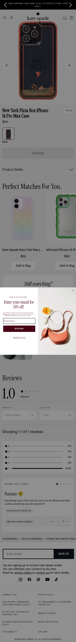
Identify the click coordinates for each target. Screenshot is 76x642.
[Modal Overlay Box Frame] (38, 321)
